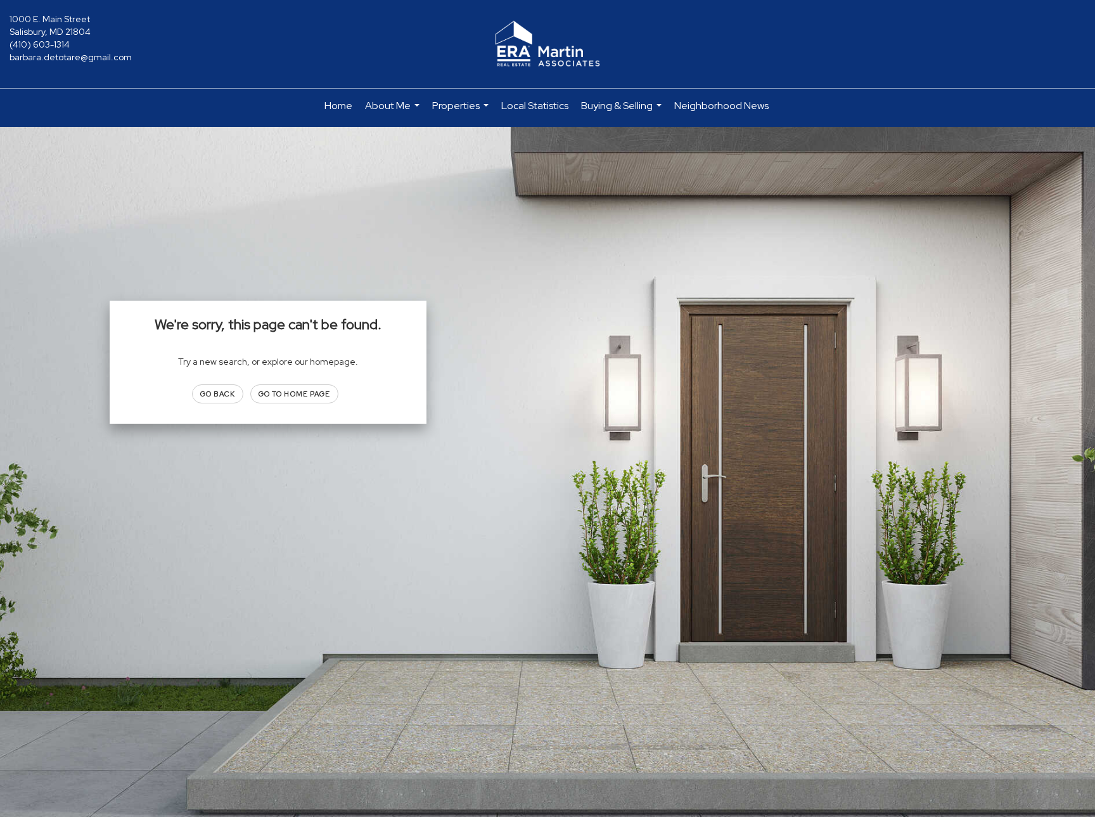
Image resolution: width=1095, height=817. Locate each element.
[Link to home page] (547, 44)
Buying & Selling (623, 111)
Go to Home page (295, 393)
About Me (394, 111)
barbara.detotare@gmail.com (71, 57)
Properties (462, 111)
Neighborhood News (721, 105)
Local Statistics (534, 105)
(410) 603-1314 (40, 44)
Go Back (217, 393)
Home (338, 105)
